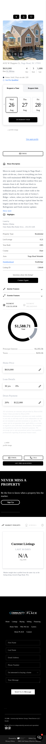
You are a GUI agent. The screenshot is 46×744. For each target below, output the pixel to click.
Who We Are (24, 627)
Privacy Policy (10, 741)
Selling (29, 622)
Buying (22, 622)
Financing (37, 622)
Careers (33, 627)
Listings (14, 622)
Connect (29, 632)
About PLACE (19, 632)
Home (8, 622)
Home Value (14, 627)
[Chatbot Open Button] (39, 737)
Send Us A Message (23, 692)
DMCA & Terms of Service (26, 741)
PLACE (7, 721)
